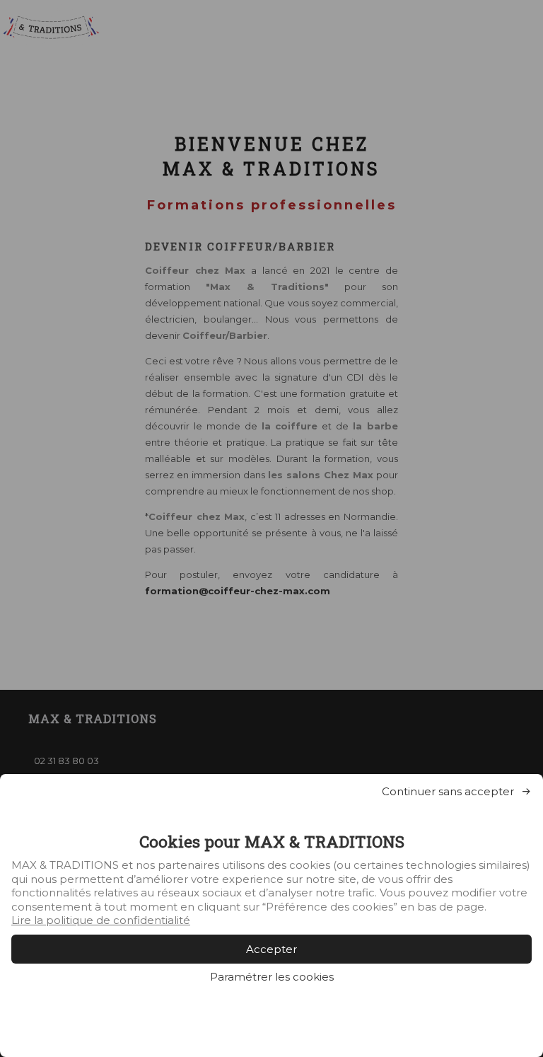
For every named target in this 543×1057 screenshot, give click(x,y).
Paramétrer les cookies (272, 977)
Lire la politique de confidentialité (100, 920)
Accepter (271, 949)
